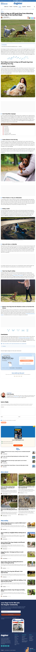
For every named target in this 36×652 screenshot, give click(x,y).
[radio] (14, 376)
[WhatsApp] (30, 18)
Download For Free (19, 445)
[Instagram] (2, 3)
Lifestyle (20, 6)
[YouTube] (5, 3)
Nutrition (10, 6)
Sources (4, 346)
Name (2, 416)
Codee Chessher (10, 394)
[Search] (34, 6)
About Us (23, 637)
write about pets (16, 396)
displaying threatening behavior (24, 337)
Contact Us (23, 636)
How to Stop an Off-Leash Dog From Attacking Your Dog (9, 46)
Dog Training (15, 6)
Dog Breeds (24, 6)
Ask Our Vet (28, 6)
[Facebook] (1, 3)
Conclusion (20, 46)
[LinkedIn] (33, 18)
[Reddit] (28, 18)
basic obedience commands (18, 275)
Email (19, 416)
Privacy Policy (14, 617)
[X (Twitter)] (4, 3)
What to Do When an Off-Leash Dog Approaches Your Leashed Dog (14, 343)
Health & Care (6, 6)
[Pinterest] (6, 3)
